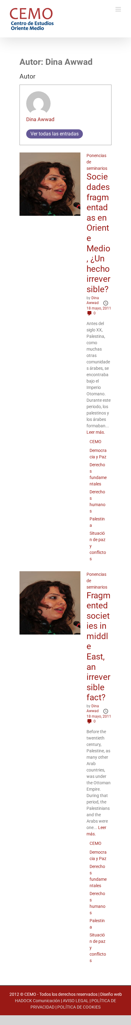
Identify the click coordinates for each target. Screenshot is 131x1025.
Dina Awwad (40, 119)
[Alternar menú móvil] (118, 9)
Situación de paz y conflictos (98, 546)
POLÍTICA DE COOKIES (79, 1007)
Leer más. (96, 432)
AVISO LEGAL (76, 1000)
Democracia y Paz (98, 453)
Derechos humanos (97, 501)
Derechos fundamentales (98, 474)
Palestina (97, 522)
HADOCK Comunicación (37, 1000)
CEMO (95, 441)
